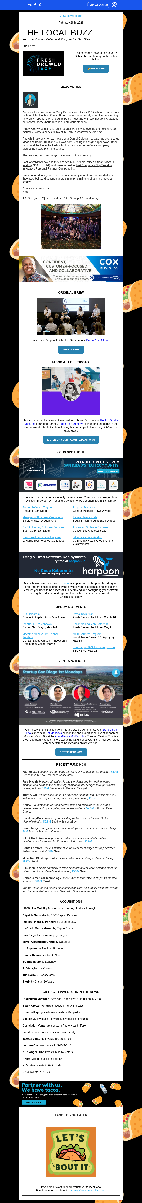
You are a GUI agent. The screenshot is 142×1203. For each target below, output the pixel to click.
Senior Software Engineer (38, 507)
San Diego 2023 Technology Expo (94, 647)
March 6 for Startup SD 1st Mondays (78, 198)
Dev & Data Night (97, 340)
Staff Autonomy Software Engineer (44, 527)
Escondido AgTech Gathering (91, 624)
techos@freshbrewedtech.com (87, 1190)
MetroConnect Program (87, 634)
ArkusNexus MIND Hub (69, 736)
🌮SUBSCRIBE (96, 68)
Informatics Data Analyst (87, 537)
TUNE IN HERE (71, 349)
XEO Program (31, 613)
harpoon (64, 583)
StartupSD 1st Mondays (37, 624)
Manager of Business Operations (43, 517)
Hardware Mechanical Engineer (42, 537)
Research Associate (85, 517)
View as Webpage (71, 15)
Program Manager (84, 507)
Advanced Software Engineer (91, 527)
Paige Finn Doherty (70, 423)
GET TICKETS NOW (71, 752)
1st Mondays (54, 732)
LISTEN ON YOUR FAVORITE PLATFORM (71, 439)
